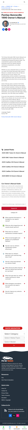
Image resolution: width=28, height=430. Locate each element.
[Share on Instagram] (9, 29)
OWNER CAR (6, 12)
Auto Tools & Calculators (7, 380)
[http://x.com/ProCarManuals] (14, 415)
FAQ (2, 377)
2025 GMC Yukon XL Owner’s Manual (14, 153)
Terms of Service (5, 395)
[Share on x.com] (6, 29)
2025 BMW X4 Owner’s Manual (12, 176)
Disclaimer (4, 397)
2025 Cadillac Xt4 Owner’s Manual (13, 171)
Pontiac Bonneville (19, 12)
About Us (3, 388)
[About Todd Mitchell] (5, 23)
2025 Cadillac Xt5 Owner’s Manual (13, 167)
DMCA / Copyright (6, 400)
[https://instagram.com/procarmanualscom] (17, 415)
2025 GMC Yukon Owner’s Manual (13, 157)
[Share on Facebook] (3, 29)
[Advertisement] (14, 44)
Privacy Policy (4, 393)
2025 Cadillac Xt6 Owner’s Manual (13, 162)
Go (14, 345)
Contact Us (4, 390)
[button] (24, 2)
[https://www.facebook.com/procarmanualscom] (10, 415)
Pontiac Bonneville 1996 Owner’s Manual (11, 116)
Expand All (14, 208)
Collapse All (14, 212)
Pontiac (11, 12)
